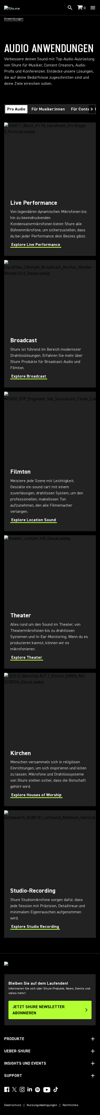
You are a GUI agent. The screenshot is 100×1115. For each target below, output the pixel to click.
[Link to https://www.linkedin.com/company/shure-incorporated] (29, 1089)
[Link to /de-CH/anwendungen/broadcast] (50, 323)
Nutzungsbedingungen (42, 1105)
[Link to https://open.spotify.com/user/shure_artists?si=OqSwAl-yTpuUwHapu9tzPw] (38, 1090)
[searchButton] (70, 8)
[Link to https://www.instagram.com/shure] (22, 1089)
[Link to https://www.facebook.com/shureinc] (6, 1089)
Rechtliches (70, 1105)
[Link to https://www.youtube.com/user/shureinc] (47, 1090)
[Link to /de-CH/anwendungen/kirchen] (50, 739)
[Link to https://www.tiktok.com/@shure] (55, 1089)
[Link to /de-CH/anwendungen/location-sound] (50, 461)
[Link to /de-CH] (15, 8)
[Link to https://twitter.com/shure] (14, 1089)
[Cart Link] (80, 7)
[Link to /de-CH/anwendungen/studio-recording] (50, 874)
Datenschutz (12, 1105)
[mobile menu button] (93, 8)
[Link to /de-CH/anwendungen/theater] (50, 602)
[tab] (16, 109)
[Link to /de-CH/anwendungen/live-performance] (50, 189)
